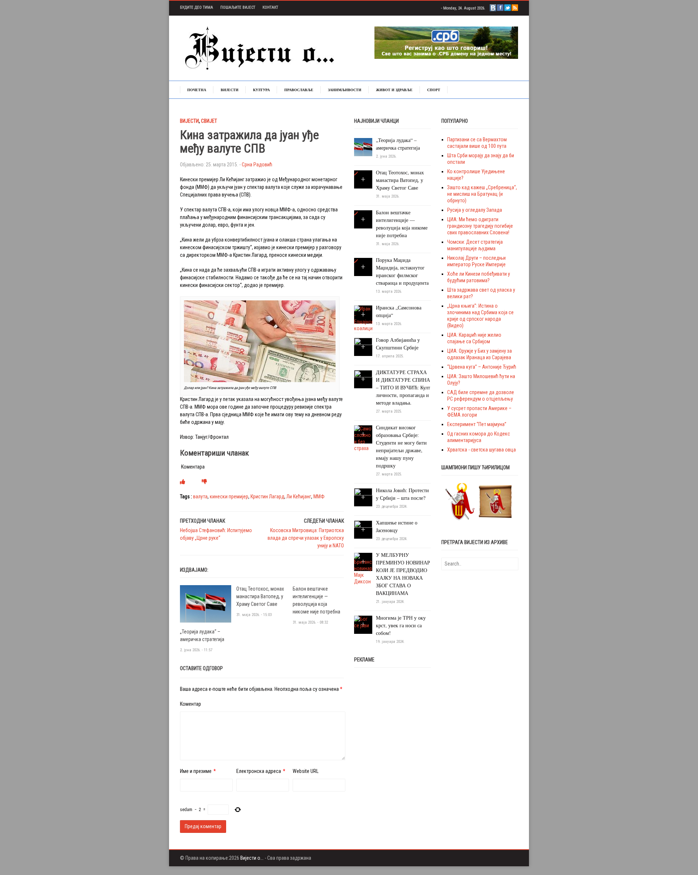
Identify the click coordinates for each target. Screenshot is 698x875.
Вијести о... (252, 858)
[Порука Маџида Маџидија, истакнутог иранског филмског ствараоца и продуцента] (356, 261)
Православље (298, 89)
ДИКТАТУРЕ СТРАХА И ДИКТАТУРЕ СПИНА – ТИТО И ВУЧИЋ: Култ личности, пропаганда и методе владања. (403, 387)
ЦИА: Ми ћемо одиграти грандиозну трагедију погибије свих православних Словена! (480, 225)
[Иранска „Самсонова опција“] (363, 318)
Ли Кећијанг (298, 496)
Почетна (196, 89)
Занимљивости (344, 89)
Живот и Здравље (394, 89)
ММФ (319, 496)
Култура (261, 89)
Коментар (190, 704)
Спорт (433, 89)
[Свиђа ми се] (182, 482)
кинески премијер (229, 496)
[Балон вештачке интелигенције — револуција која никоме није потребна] (356, 213)
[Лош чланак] (204, 482)
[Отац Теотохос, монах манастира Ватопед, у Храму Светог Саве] (356, 174)
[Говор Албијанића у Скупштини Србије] (363, 346)
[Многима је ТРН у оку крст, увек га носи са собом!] (363, 622)
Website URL (305, 771)
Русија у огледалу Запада (474, 210)
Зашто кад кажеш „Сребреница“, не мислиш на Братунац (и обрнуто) (482, 194)
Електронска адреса (258, 771)
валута (200, 496)
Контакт (270, 7)
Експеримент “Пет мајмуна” (476, 424)
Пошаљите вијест (237, 7)
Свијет (209, 121)
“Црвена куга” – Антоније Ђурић (481, 367)
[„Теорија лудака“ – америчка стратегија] (205, 603)
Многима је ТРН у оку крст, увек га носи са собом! (401, 625)
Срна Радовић (257, 164)
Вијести (229, 89)
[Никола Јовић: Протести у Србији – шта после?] (363, 497)
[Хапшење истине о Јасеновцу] (363, 529)
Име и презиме (196, 771)
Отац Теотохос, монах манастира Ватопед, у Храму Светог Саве (260, 596)
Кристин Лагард (267, 496)
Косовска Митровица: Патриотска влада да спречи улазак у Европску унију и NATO (306, 537)
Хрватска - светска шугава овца (481, 450)
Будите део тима (196, 7)
